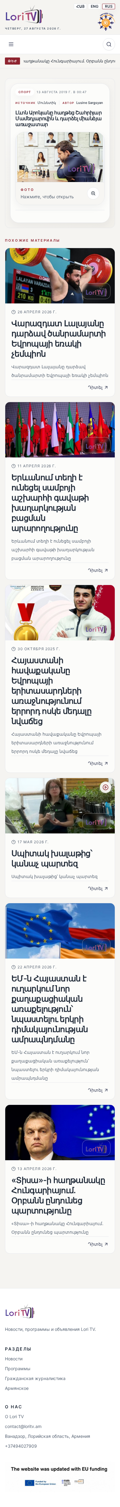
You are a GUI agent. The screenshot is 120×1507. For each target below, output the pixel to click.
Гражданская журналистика (35, 1378)
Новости (13, 1358)
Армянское (17, 1388)
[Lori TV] (24, 14)
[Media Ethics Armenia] (106, 21)
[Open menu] (11, 44)
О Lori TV (14, 1416)
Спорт (24, 92)
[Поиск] (109, 44)
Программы (17, 1368)
